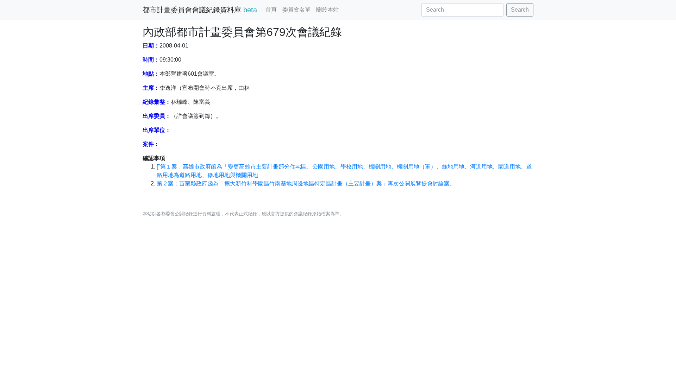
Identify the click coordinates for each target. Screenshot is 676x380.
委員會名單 (296, 10)
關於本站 (327, 10)
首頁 (271, 10)
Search (520, 10)
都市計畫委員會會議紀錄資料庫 (200, 10)
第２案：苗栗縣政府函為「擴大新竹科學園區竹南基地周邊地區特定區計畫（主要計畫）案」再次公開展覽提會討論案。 (306, 183)
